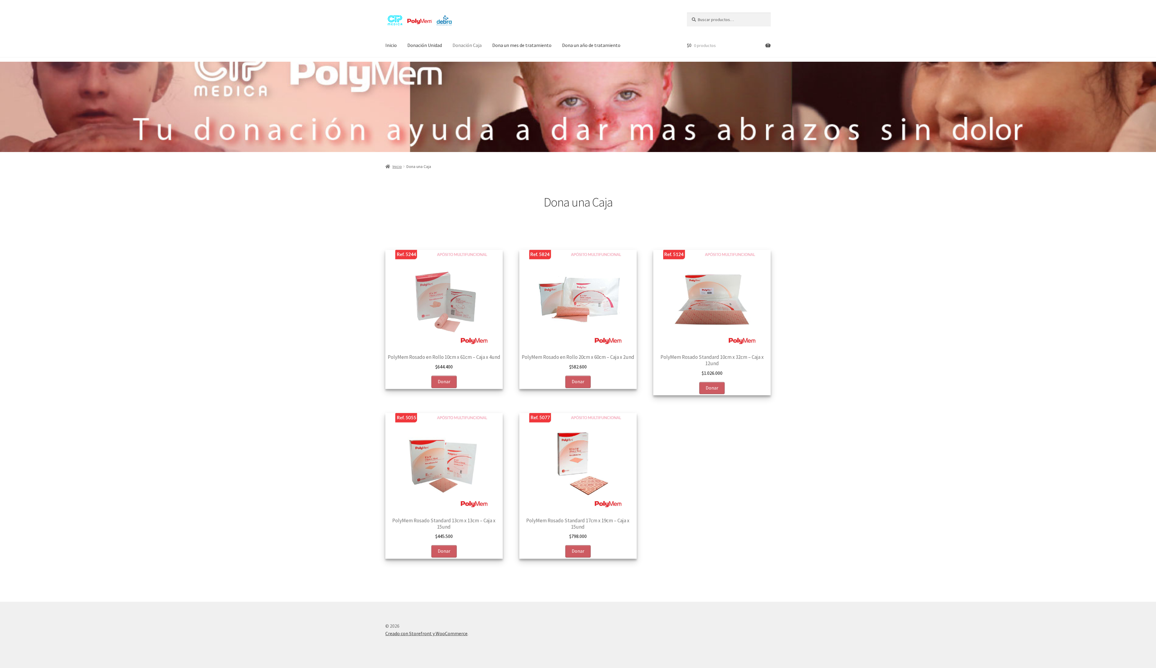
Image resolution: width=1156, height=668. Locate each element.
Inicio (391, 45)
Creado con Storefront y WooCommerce (426, 633)
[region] (578, 107)
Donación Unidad (424, 45)
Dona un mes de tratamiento (522, 45)
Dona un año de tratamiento (591, 45)
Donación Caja (467, 45)
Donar (444, 381)
